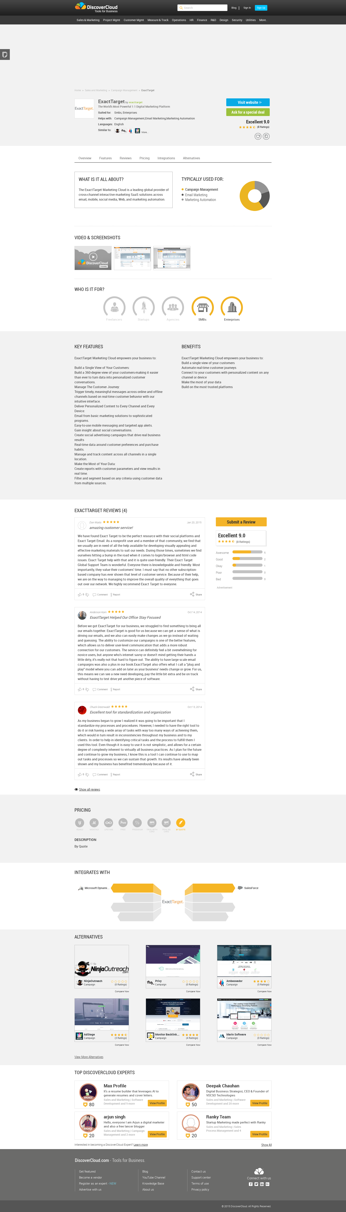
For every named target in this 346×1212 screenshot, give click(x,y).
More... (145, 132)
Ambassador (234, 981)
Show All (266, 1145)
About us (148, 1189)
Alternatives (191, 158)
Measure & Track (158, 20)
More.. (263, 20)
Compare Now (122, 991)
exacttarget (136, 102)
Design (224, 20)
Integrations (166, 158)
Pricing (145, 158)
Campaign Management (201, 189)
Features (105, 158)
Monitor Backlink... (167, 1034)
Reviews (126, 158)
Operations (179, 20)
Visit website (248, 102)
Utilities (251, 20)
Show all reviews (89, 789)
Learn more (141, 1144)
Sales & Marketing (88, 20)
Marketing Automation (200, 199)
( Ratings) (262, 126)
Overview (84, 158)
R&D (213, 20)
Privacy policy (200, 1189)
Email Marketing (196, 194)
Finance (202, 20)
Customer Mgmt (134, 20)
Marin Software (236, 1034)
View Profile (157, 1103)
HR (191, 20)
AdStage (89, 1034)
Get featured (87, 1171)
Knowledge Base (153, 1183)
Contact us (198, 1171)
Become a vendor (90, 1177)
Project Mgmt (111, 20)
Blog (233, 7)
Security (237, 20)
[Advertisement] (173, 54)
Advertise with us (90, 1189)
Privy (158, 981)
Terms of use (200, 1183)
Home (77, 90)
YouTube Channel (153, 1177)
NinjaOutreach (93, 981)
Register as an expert (97, 1183)
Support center (201, 1177)
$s (99, 8)
